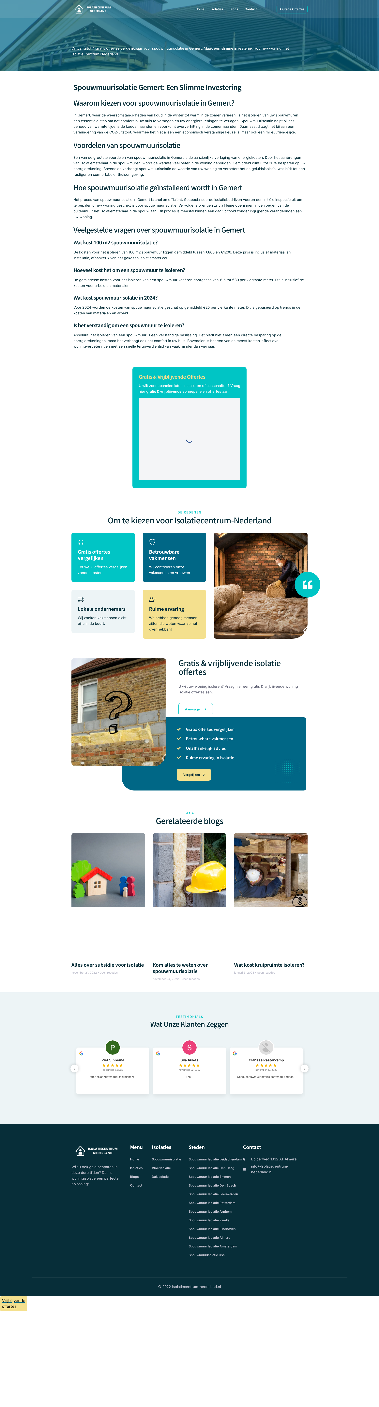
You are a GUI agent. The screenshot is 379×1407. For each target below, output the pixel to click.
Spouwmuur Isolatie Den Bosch (212, 1185)
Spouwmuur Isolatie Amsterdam (213, 1246)
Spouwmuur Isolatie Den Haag (211, 1168)
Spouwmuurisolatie (166, 1159)
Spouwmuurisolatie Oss (207, 1255)
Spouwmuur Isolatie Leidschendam (215, 1159)
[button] (305, 1068)
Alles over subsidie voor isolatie (107, 964)
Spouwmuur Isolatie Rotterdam (212, 1203)
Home (199, 9)
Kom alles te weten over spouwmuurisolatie (180, 967)
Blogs (234, 9)
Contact (251, 9)
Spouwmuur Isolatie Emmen (210, 1177)
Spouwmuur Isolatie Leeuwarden (213, 1194)
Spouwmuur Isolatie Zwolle (209, 1220)
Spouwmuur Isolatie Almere (209, 1238)
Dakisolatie (160, 1177)
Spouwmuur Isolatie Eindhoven (212, 1229)
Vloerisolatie (161, 1168)
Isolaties (217, 9)
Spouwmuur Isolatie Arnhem (210, 1211)
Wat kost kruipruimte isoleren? (269, 964)
